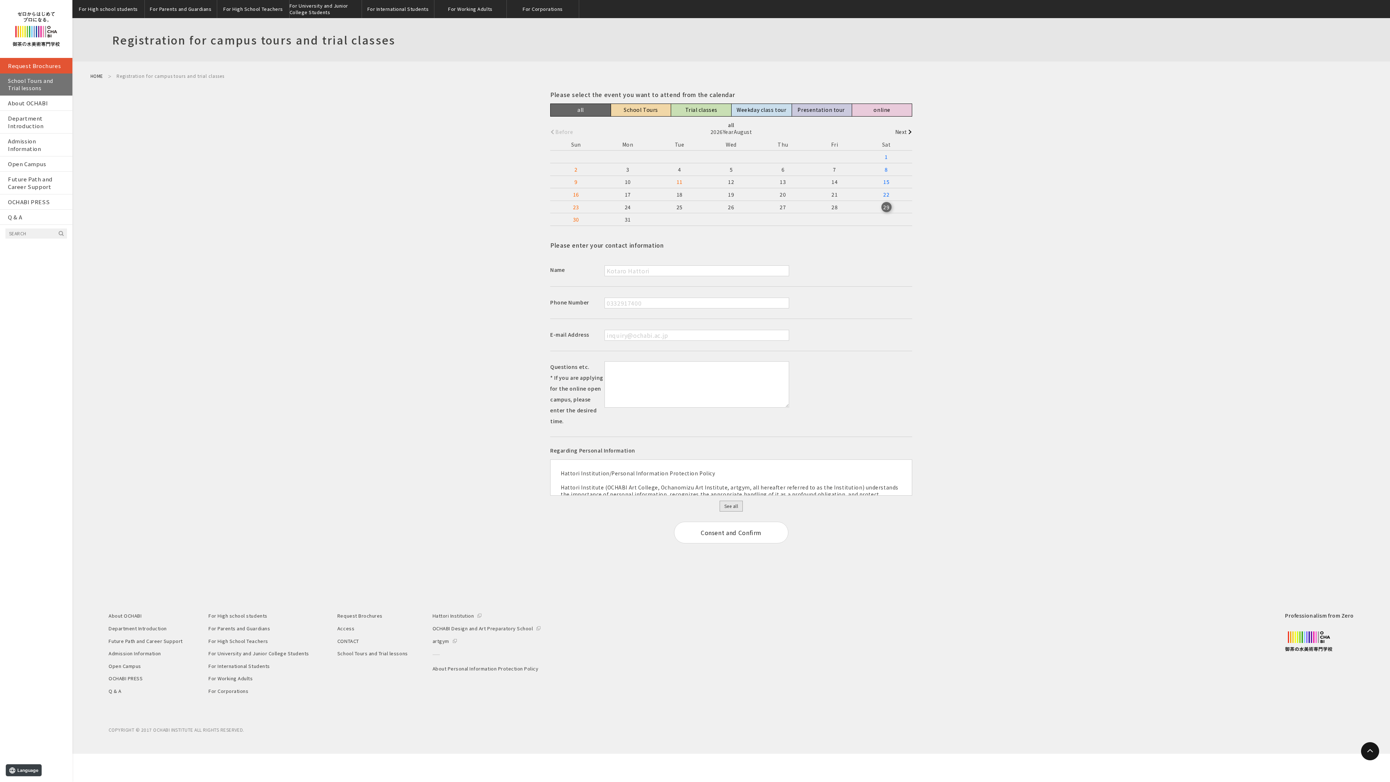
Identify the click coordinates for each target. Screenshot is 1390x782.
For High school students (108, 8)
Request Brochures (34, 66)
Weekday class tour (761, 109)
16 (576, 194)
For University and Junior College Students (319, 9)
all (580, 109)
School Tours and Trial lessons (30, 84)
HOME (96, 76)
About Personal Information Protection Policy (486, 668)
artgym (441, 641)
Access (345, 628)
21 (834, 194)
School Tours (641, 109)
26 (731, 207)
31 (628, 219)
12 (731, 181)
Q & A (15, 217)
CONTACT (348, 641)
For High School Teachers (253, 8)
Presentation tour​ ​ (821, 109)
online (881, 109)
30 (576, 219)
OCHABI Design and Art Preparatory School (483, 628)
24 (628, 207)
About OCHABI (28, 103)
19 (731, 194)
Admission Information (24, 144)
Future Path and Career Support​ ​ (30, 182)
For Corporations (543, 8)
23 (576, 207)
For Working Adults (470, 8)
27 (783, 207)
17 (628, 194)
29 (886, 207)
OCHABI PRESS (29, 202)
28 (834, 207)
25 (680, 207)
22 (886, 194)
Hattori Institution (453, 615)
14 (834, 181)
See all (731, 506)
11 (680, 181)
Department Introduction (25, 122)
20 (783, 194)
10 (628, 181)
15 (886, 181)
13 (783, 181)
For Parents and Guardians (180, 8)
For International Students (398, 8)
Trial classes (701, 109)
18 (680, 194)
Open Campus (27, 164)
